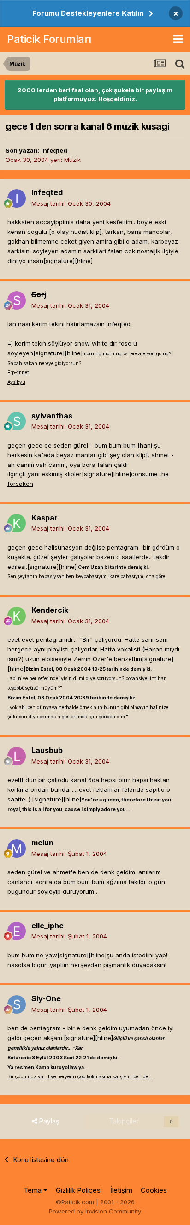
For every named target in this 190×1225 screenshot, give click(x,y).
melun (42, 842)
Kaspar (44, 517)
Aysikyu (16, 382)
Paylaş (48, 1121)
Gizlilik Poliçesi (79, 1190)
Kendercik (49, 610)
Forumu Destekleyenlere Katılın (87, 13)
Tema (33, 1190)
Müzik (72, 159)
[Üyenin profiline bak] (16, 198)
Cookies (154, 1190)
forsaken (20, 483)
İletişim (121, 1190)
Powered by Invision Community (95, 1211)
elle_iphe (47, 925)
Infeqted (54, 150)
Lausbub (47, 750)
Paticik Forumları (49, 39)
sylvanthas (51, 415)
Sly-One (46, 998)
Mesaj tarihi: (71, 203)
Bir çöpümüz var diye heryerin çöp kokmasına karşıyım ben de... (79, 1077)
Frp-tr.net (18, 373)
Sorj (38, 294)
